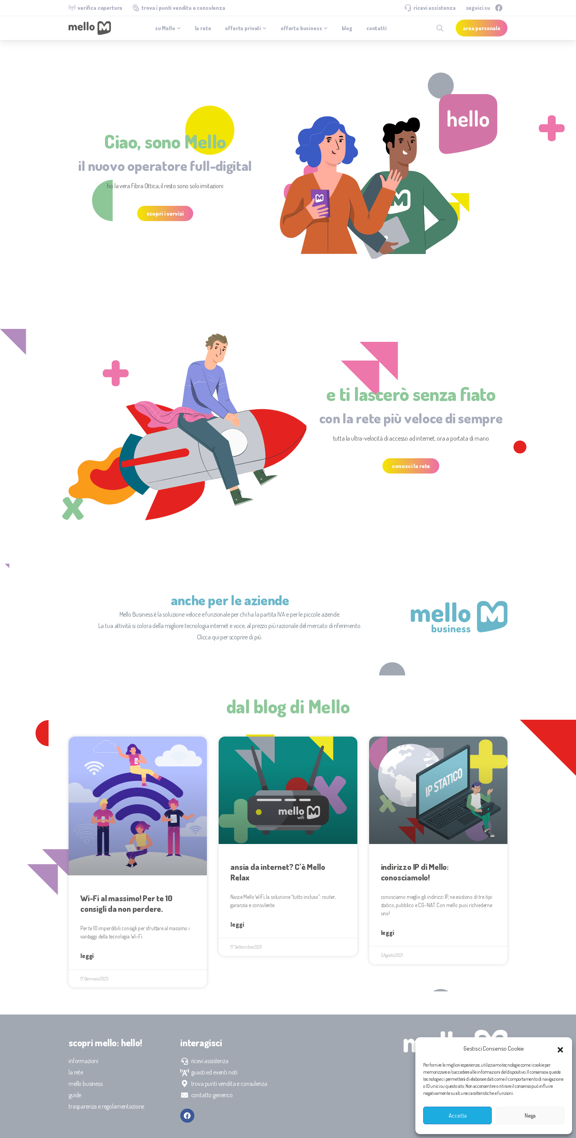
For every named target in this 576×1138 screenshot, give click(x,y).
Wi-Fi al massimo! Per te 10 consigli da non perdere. (126, 903)
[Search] (440, 28)
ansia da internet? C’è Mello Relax (277, 871)
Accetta (458, 1115)
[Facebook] (498, 7)
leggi (87, 956)
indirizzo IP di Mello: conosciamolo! (415, 871)
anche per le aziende (230, 600)
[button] (560, 1049)
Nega (530, 1115)
